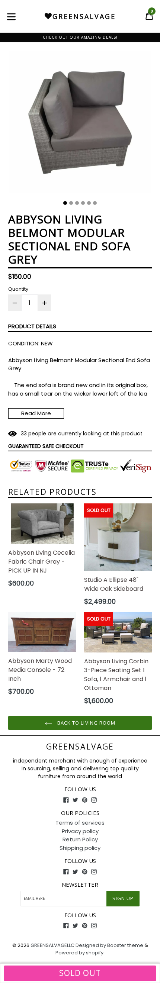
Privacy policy (80, 831)
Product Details (32, 326)
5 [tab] (89, 203)
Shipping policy (80, 848)
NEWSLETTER (80, 884)
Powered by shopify (79, 952)
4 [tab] (83, 203)
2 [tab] (71, 203)
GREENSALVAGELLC (52, 945)
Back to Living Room (85, 722)
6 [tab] (95, 203)
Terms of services (80, 822)
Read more (36, 413)
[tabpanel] (80, 124)
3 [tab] (77, 203)
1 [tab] (65, 203)
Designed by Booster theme (109, 945)
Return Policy (80, 839)
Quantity (18, 289)
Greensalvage (80, 746)
